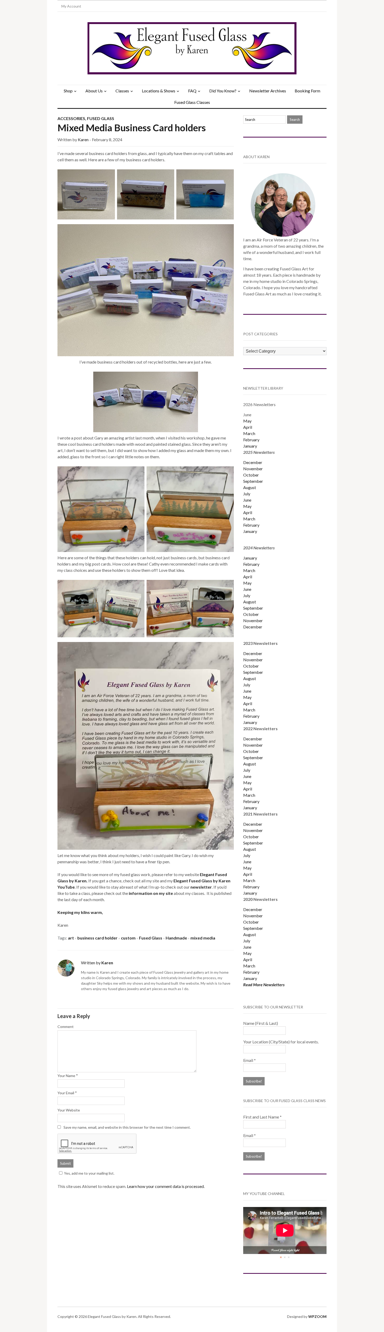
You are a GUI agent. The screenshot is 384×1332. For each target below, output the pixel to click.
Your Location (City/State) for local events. (281, 1041)
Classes (122, 90)
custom (128, 937)
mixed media (202, 937)
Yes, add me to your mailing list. (89, 1173)
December (252, 462)
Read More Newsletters (263, 984)
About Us (94, 90)
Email (249, 1060)
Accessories (71, 118)
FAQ (192, 90)
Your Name (66, 1075)
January (250, 445)
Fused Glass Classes (192, 102)
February (251, 439)
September (253, 481)
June (247, 499)
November (253, 468)
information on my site (151, 893)
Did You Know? (222, 90)
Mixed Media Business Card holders (131, 127)
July (246, 493)
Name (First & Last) (260, 1023)
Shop (68, 90)
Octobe (250, 751)
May (247, 420)
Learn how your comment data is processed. (166, 1186)
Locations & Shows (158, 90)
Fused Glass (100, 118)
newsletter (201, 886)
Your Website (68, 1110)
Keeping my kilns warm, (80, 912)
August (249, 487)
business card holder (97, 937)
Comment (65, 1026)
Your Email (65, 1093)
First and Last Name (262, 1116)
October (251, 474)
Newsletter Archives (267, 90)
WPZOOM (317, 1316)
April (247, 427)
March (249, 433)
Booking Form (307, 90)
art (71, 937)
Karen (83, 139)
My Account (71, 6)
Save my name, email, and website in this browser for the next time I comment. (127, 1127)
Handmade (176, 937)
